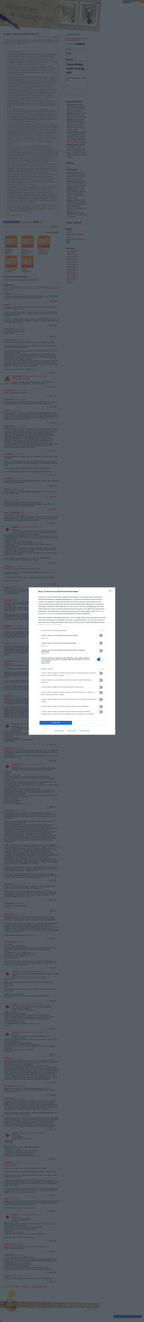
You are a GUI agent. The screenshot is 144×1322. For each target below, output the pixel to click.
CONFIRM (56, 723)
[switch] (100, 635)
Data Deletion (59, 731)
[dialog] (72, 661)
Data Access (72, 731)
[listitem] (72, 630)
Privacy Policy (85, 731)
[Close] (111, 592)
